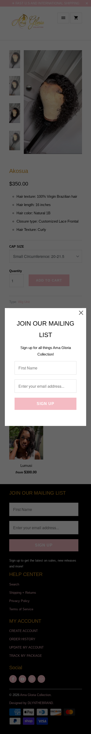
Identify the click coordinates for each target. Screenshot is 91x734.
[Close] (81, 313)
